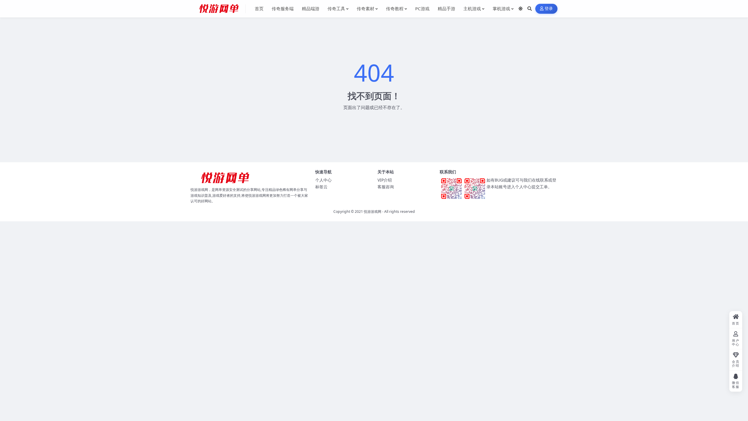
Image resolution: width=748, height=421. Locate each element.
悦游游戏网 (372, 211)
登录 (549, 8)
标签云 (321, 186)
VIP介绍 (385, 180)
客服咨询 (386, 186)
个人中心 (323, 180)
